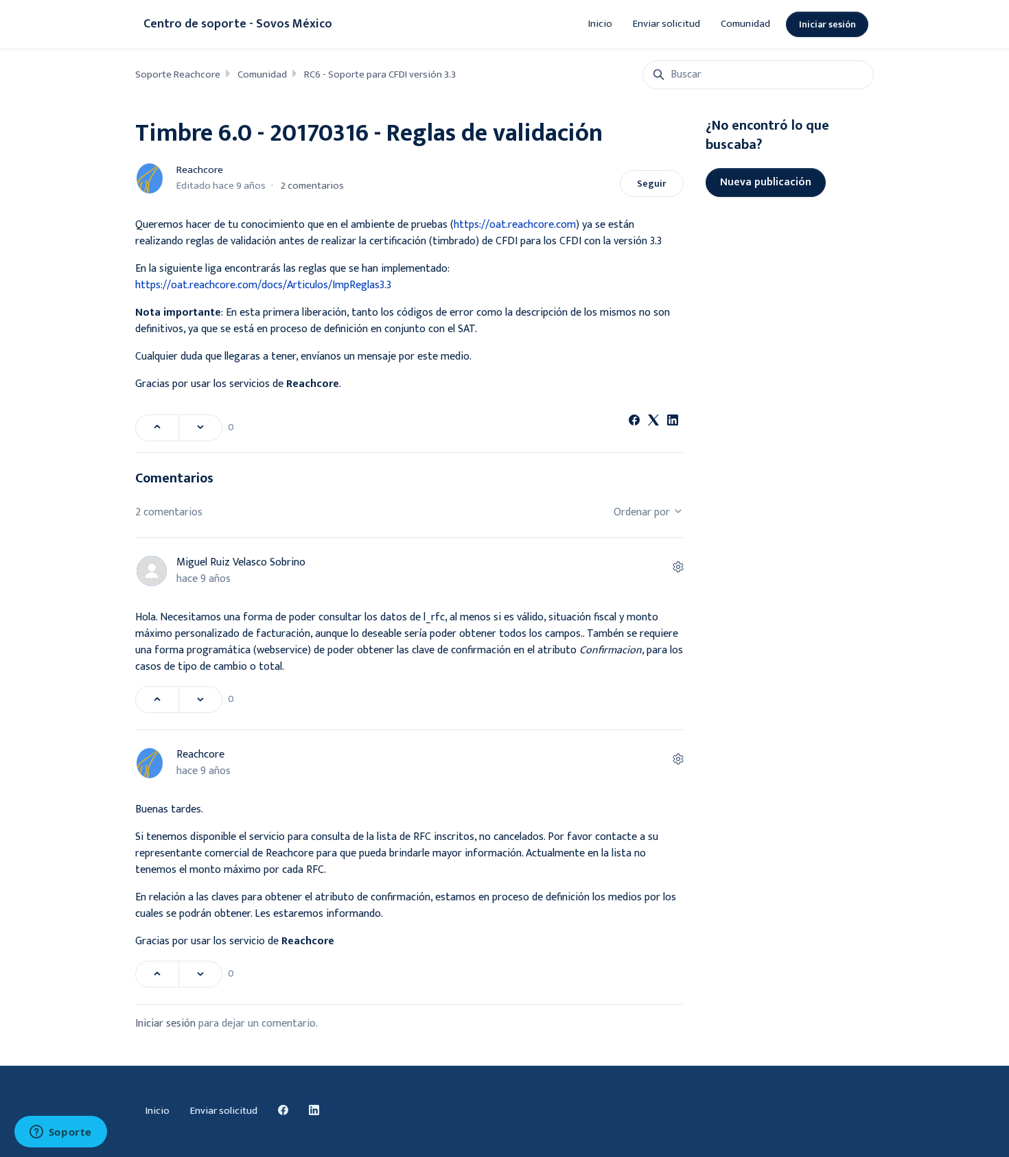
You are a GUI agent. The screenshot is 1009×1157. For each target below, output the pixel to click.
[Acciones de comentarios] (678, 568)
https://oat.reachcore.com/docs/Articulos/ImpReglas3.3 (263, 285)
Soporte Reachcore (177, 74)
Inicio (600, 23)
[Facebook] (634, 422)
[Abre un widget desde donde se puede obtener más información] (60, 1133)
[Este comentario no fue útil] (200, 699)
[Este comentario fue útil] (157, 699)
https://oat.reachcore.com (515, 224)
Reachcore (199, 169)
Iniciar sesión (827, 24)
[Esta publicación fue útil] (157, 427)
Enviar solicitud (666, 23)
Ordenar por (643, 512)
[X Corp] (653, 422)
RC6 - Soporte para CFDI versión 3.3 (380, 74)
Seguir (651, 183)
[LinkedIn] (672, 422)
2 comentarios (312, 185)
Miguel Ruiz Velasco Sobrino (240, 562)
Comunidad (745, 23)
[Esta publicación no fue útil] (200, 427)
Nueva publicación (765, 182)
